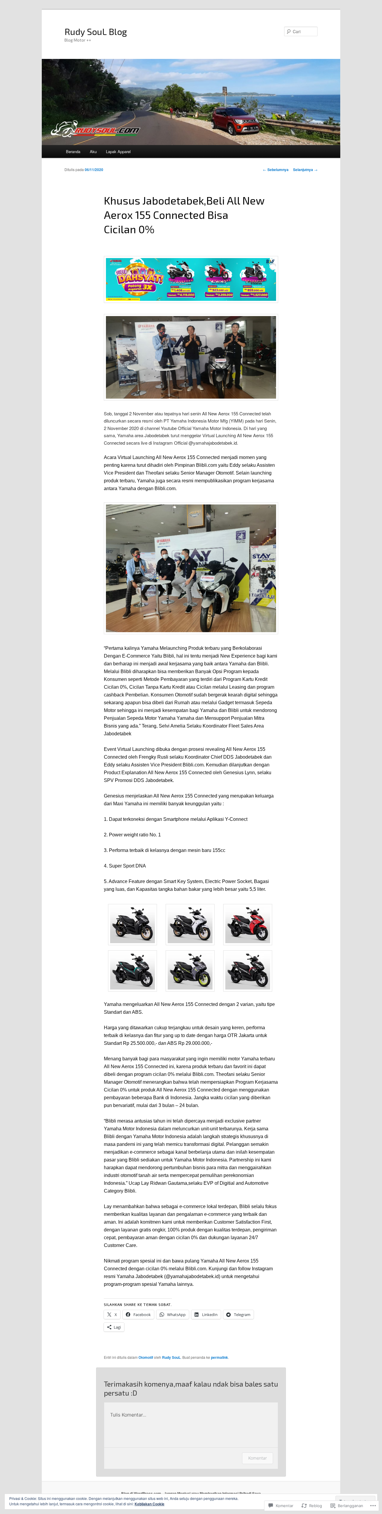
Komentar (257, 1457)
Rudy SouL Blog (95, 31)
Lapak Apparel (118, 151)
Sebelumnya (276, 169)
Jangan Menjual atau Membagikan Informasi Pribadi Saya (212, 1493)
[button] (132, 925)
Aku (93, 151)
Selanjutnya (305, 169)
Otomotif (145, 1357)
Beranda (73, 151)
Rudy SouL (171, 1357)
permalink (219, 1357)
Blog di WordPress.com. (141, 1493)
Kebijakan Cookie (149, 1504)
